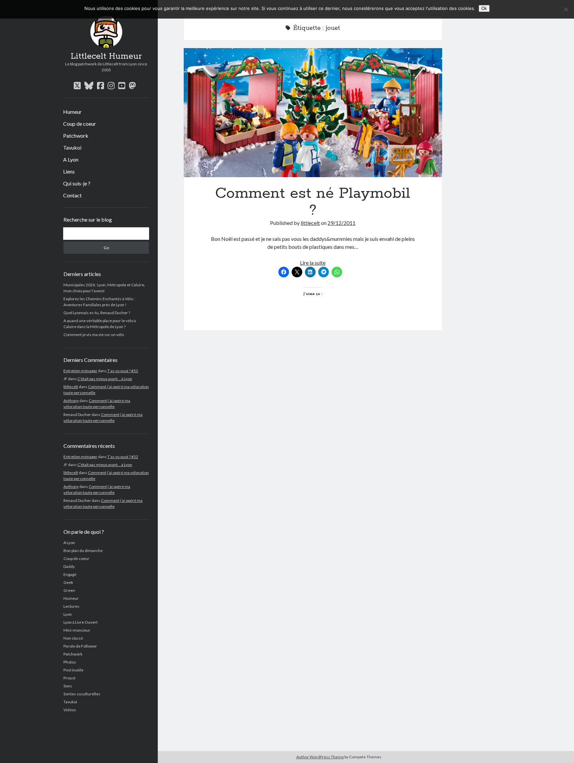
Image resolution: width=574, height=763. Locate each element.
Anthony (71, 400)
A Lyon (70, 159)
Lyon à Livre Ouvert (80, 622)
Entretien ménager (80, 370)
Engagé (69, 574)
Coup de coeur (79, 123)
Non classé (73, 638)
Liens (69, 171)
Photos (69, 661)
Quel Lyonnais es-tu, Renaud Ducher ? (96, 312)
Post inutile (73, 669)
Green (69, 590)
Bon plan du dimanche (83, 550)
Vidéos (69, 709)
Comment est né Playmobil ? (313, 112)
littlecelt (70, 386)
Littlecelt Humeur (106, 56)
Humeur (72, 111)
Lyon (67, 614)
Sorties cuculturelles (81, 693)
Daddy (69, 566)
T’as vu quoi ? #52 (122, 370)
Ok (484, 8)
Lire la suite (313, 262)
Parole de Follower (80, 646)
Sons (67, 685)
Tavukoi (72, 147)
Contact (72, 195)
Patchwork (75, 135)
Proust (69, 677)
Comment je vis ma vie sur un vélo (93, 334)
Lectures (71, 606)
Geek (68, 582)
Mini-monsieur (76, 630)
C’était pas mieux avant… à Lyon (104, 378)
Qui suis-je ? (76, 183)
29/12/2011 (341, 223)
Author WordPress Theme (320, 756)
